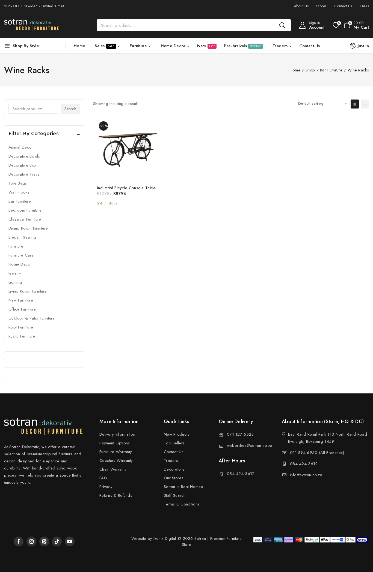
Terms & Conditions (182, 504)
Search (70, 109)
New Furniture (20, 300)
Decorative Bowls (24, 156)
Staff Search (175, 495)
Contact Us (343, 6)
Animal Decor (20, 147)
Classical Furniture (24, 219)
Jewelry (14, 273)
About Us (301, 6)
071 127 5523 (240, 434)
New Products (177, 434)
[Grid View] (355, 104)
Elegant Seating (22, 237)
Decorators (174, 469)
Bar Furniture (19, 201)
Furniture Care (21, 255)
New (206, 46)
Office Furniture (22, 309)
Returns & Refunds (115, 495)
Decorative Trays (24, 174)
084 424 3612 (241, 474)
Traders (171, 460)
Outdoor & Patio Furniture (31, 318)
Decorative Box (22, 165)
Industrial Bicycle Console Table (126, 188)
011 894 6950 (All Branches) (317, 453)
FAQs (364, 6)
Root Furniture (20, 327)
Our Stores (173, 478)
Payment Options (114, 443)
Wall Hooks (18, 192)
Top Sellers (174, 443)
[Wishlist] (336, 25)
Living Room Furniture (27, 291)
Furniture (15, 246)
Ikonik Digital (164, 538)
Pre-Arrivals (242, 46)
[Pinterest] (44, 541)
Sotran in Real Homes (183, 487)
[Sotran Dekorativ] (31, 25)
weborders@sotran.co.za (250, 445)
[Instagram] (31, 541)
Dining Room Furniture (28, 228)
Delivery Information (117, 434)
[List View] (365, 104)
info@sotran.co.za (306, 475)
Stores (321, 6)
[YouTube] (70, 541)
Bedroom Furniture (25, 210)
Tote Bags (17, 183)
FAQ (103, 478)
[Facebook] (18, 541)
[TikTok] (57, 541)
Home (79, 46)
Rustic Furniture (21, 336)
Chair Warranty (112, 469)
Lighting (15, 282)
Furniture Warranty (115, 452)
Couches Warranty (116, 460)
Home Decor (20, 264)
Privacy (106, 487)
